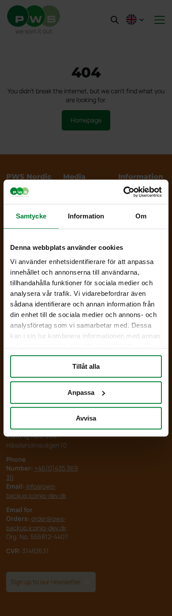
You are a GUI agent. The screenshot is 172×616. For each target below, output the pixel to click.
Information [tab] (86, 216)
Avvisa (86, 418)
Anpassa (80, 392)
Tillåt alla (86, 366)
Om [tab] (140, 216)
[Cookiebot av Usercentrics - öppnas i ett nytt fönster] (124, 192)
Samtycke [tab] (31, 216)
